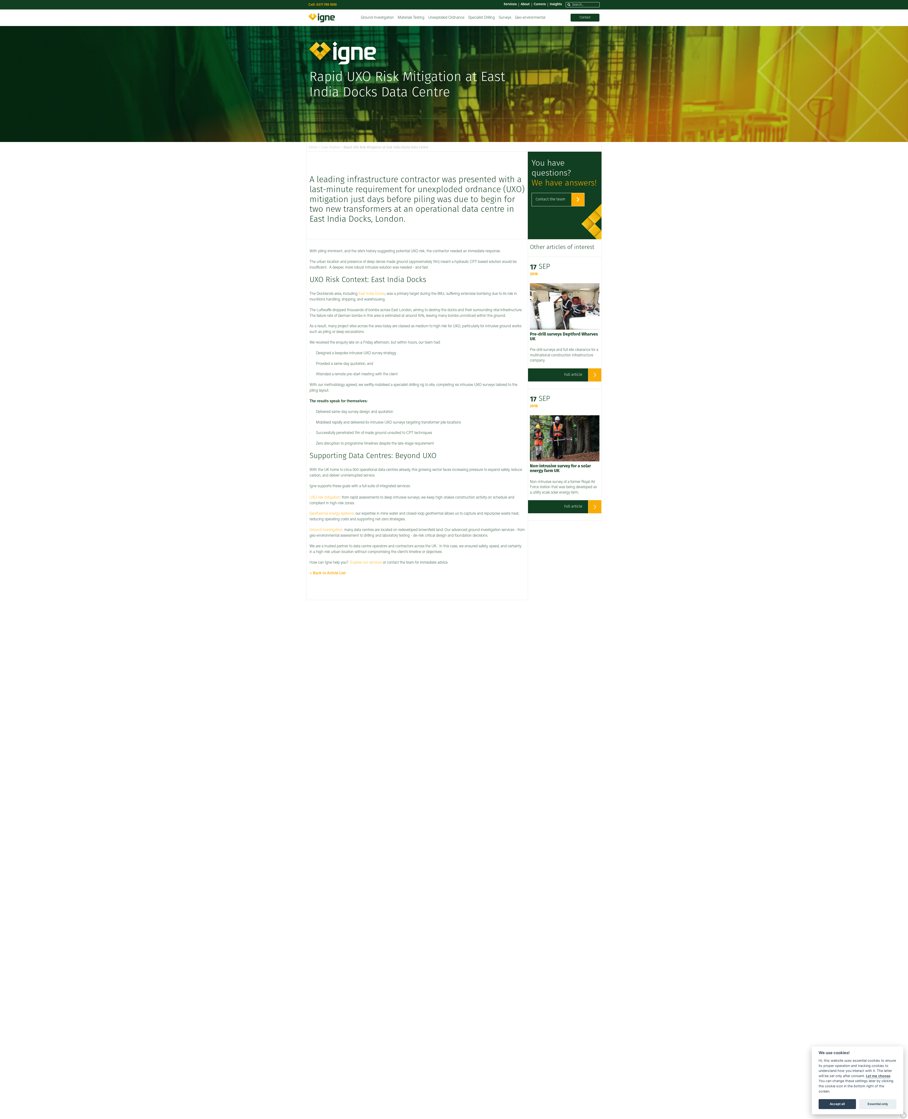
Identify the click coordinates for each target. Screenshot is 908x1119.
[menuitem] (377, 17)
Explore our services (366, 563)
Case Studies (330, 147)
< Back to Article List (328, 573)
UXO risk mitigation (325, 498)
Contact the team (550, 199)
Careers (540, 4)
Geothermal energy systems (332, 514)
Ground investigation (326, 530)
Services (510, 4)
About (525, 4)
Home (313, 147)
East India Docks (371, 294)
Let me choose (878, 1076)
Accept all (837, 1104)
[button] (569, 4)
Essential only (878, 1104)
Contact (585, 17)
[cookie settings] (903, 1114)
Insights (556, 4)
